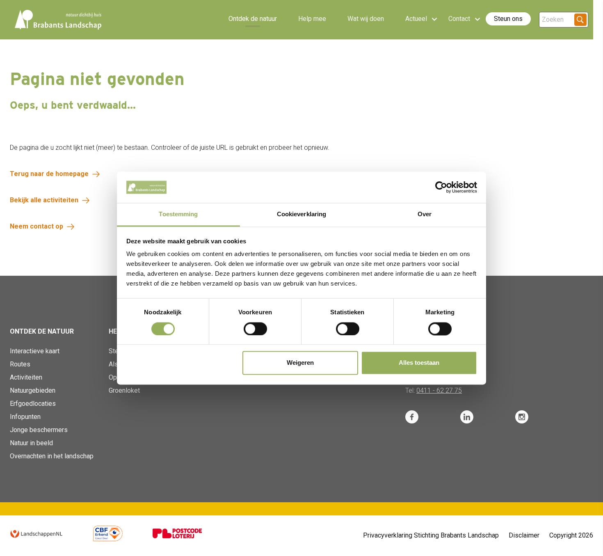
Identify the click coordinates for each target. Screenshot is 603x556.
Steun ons (508, 19)
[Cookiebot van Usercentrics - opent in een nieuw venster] (441, 187)
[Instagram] (521, 416)
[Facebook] (411, 416)
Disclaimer (524, 535)
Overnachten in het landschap (52, 456)
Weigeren (300, 362)
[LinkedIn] (466, 416)
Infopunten (25, 417)
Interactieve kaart (34, 351)
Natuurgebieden (32, 390)
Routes (20, 364)
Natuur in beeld (31, 443)
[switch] (255, 328)
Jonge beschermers (39, 430)
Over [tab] (425, 214)
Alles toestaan (419, 362)
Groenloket (124, 390)
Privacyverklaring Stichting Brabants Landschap (431, 535)
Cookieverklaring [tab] (302, 214)
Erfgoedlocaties (33, 403)
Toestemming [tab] (178, 214)
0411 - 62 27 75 (439, 390)
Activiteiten (26, 377)
